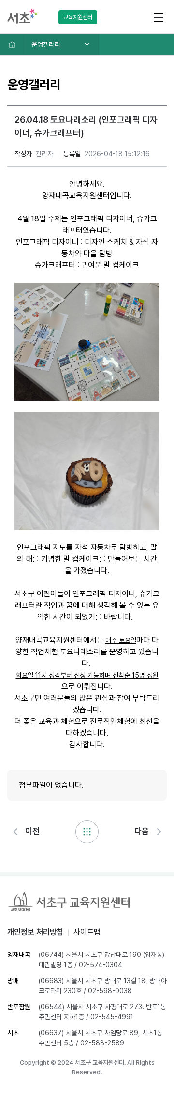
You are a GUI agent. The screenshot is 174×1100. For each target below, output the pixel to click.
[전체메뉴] (158, 16)
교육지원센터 (77, 17)
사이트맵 (87, 932)
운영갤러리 (45, 44)
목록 (87, 831)
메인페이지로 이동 (12, 44)
